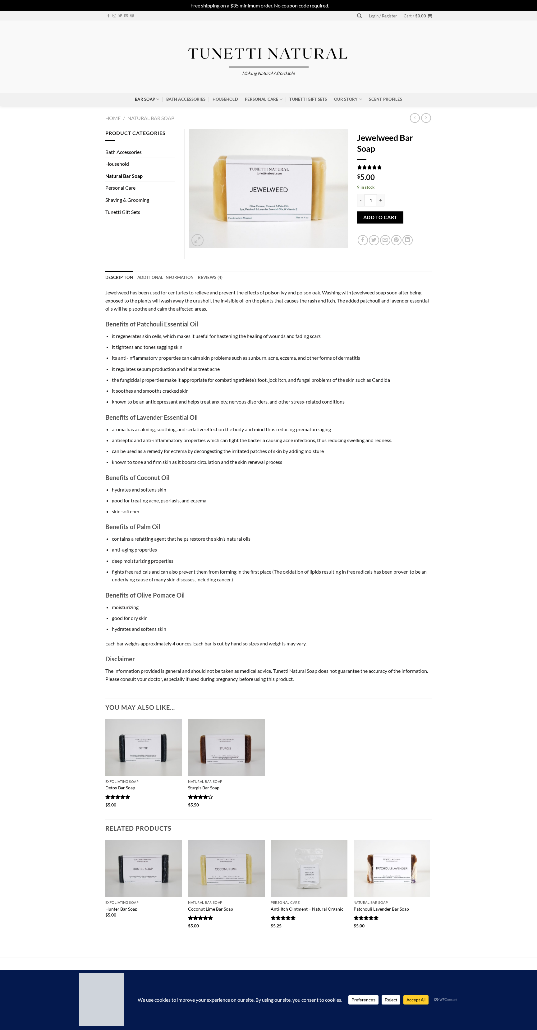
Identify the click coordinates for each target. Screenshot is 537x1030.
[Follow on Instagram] (114, 16)
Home (113, 118)
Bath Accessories (185, 99)
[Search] (359, 16)
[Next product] (415, 118)
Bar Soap (145, 99)
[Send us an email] (126, 16)
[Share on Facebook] (363, 240)
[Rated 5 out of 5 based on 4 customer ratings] (394, 167)
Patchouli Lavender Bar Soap (381, 909)
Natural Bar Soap (150, 118)
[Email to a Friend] (385, 240)
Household (225, 99)
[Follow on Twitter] (120, 16)
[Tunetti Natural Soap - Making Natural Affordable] (268, 50)
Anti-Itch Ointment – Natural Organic (307, 909)
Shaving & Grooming (127, 200)
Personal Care (261, 99)
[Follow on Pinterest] (132, 16)
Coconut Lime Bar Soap (210, 909)
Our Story (346, 99)
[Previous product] (426, 118)
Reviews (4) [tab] (210, 277)
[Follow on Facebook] (108, 16)
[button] (383, 16)
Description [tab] (119, 277)
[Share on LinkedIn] (407, 240)
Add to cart (380, 217)
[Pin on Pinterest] (396, 240)
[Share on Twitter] (374, 240)
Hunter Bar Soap (121, 909)
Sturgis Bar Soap (203, 787)
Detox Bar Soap (120, 787)
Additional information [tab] (165, 277)
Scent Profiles (385, 99)
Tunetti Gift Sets (308, 99)
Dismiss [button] (338, 5)
